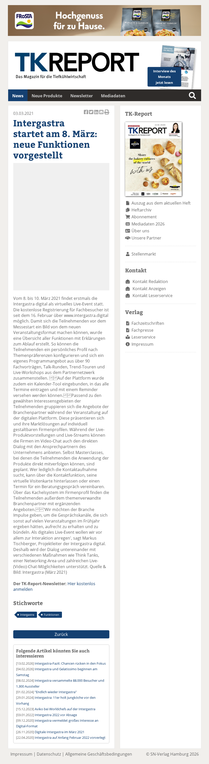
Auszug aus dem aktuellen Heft (161, 203)
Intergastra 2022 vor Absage (56, 715)
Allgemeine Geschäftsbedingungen (98, 754)
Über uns (140, 231)
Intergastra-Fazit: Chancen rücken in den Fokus (70, 663)
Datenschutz (49, 754)
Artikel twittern (91, 114)
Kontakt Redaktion (150, 281)
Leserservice (143, 337)
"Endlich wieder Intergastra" (56, 692)
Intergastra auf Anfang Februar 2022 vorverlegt (70, 737)
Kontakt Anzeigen (149, 288)
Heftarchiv (141, 210)
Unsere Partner (146, 238)
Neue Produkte (47, 96)
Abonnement (144, 217)
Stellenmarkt (144, 254)
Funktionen (51, 614)
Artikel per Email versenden (101, 114)
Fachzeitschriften (148, 323)
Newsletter (81, 96)
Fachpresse (142, 330)
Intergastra (27, 614)
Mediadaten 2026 (148, 224)
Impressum (142, 344)
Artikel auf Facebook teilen (86, 114)
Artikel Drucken (106, 114)
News (17, 96)
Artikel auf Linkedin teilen (96, 114)
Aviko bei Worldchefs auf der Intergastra (65, 709)
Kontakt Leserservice (153, 295)
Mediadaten (113, 96)
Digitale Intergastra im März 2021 (59, 732)
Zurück (61, 634)
